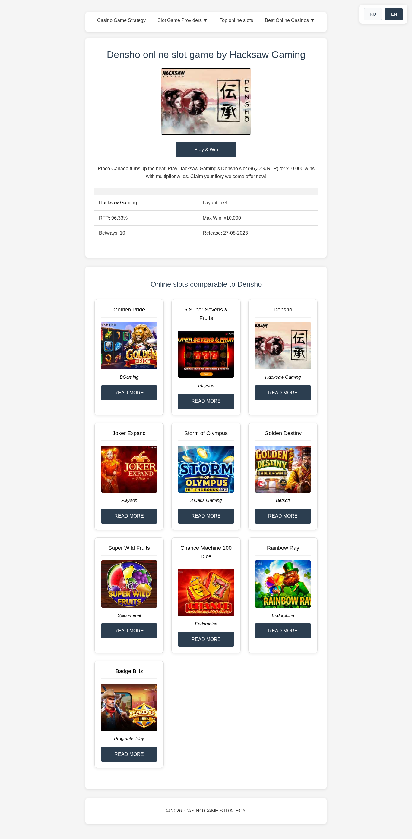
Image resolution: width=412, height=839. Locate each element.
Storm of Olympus (206, 433)
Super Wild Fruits (129, 548)
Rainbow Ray (283, 548)
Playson (206, 385)
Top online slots (236, 20)
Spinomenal (129, 615)
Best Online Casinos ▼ (290, 20)
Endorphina (206, 623)
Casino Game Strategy (121, 20)
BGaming (129, 377)
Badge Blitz (129, 671)
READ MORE (129, 392)
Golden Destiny (283, 433)
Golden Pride (129, 310)
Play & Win (206, 149)
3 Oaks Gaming (206, 500)
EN (394, 14)
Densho (283, 310)
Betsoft (283, 500)
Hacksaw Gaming (118, 202)
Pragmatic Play (129, 738)
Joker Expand (129, 433)
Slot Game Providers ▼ (182, 20)
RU (373, 14)
